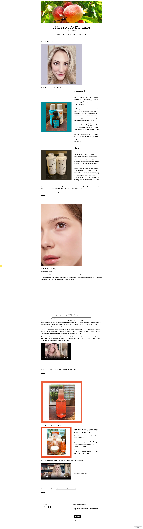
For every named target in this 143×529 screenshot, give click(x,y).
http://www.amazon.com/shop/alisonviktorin (66, 192)
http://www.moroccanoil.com (80, 108)
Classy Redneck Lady (71, 27)
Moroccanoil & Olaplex (51, 88)
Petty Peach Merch (67, 34)
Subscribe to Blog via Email (79, 504)
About (58, 34)
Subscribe (77, 516)
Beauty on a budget (49, 269)
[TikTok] (48, 507)
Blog (86, 34)
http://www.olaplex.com (79, 156)
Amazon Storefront (78, 34)
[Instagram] (44, 507)
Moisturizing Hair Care (51, 425)
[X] (46, 507)
